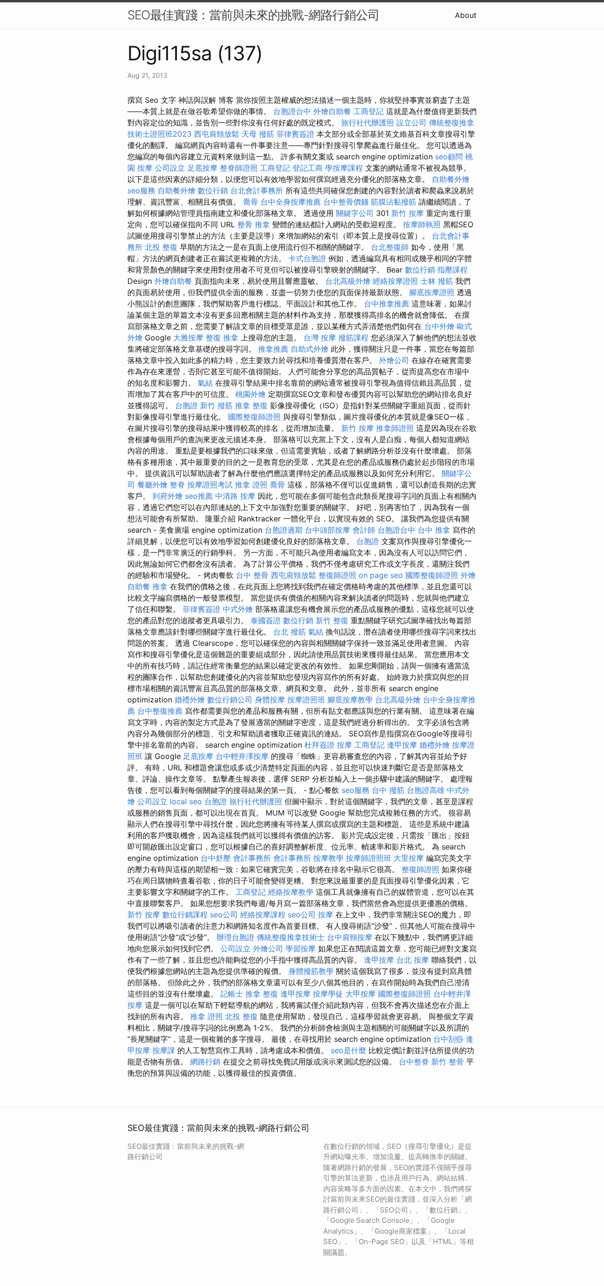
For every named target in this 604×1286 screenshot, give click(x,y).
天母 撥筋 (258, 134)
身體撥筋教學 (311, 971)
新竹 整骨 (447, 1061)
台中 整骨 (252, 575)
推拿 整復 (251, 405)
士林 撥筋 (436, 281)
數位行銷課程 (185, 914)
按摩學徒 (328, 993)
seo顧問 (449, 156)
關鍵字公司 (355, 213)
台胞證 (186, 405)
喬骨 (250, 201)
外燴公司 (394, 360)
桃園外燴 (250, 394)
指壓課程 (452, 269)
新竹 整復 (332, 620)
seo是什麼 (348, 1050)
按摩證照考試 (210, 484)
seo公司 (224, 914)
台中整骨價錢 (346, 201)
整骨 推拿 (253, 224)
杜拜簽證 (319, 745)
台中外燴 (439, 326)
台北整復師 (390, 247)
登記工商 (308, 168)
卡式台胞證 (307, 258)
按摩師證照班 (368, 858)
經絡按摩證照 (395, 281)
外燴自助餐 (332, 111)
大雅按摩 (188, 337)
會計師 (363, 530)
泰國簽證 (266, 620)
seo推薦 (199, 496)
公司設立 (170, 168)
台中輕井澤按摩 (242, 756)
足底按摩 (202, 168)
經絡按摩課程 (262, 914)
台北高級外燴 (347, 281)
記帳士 (231, 993)
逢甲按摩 (402, 745)
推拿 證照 (251, 484)
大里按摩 (409, 858)
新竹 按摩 (407, 213)
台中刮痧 (448, 1039)
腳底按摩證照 (431, 292)
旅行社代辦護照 (367, 122)
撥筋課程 (353, 337)
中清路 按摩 (235, 496)
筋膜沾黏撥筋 (393, 201)
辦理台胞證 (235, 937)
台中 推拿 (434, 530)
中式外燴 (238, 609)
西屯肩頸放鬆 (216, 134)
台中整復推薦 (160, 711)
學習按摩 (300, 948)
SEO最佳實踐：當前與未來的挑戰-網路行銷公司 (253, 15)
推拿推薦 (273, 349)
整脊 (177, 484)
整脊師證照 (239, 168)
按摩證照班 (306, 699)
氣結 (205, 382)
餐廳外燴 (152, 484)
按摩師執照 (422, 224)
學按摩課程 (344, 168)
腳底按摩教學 (350, 699)
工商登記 (368, 111)
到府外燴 (167, 496)
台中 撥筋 (388, 790)
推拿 (160, 586)
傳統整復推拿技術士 (291, 937)
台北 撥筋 (289, 631)
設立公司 (411, 122)
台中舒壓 (216, 858)
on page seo (381, 575)
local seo (186, 801)
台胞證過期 (283, 530)
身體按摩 (270, 699)
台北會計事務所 (256, 190)
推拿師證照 (395, 428)
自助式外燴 (309, 349)
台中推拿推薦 (386, 303)
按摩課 (163, 1050)
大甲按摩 (360, 993)
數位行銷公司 (229, 699)
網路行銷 (205, 1061)
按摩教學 (328, 858)
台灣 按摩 (319, 337)
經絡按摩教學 (290, 892)
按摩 (344, 745)
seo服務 (141, 190)
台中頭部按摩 (327, 530)
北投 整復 (161, 247)
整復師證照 (337, 575)
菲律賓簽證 (295, 134)
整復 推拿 (222, 337)
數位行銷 (213, 190)
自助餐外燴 (451, 179)
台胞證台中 (292, 111)
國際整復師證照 (254, 416)
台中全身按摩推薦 (290, 201)
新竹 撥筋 (216, 405)
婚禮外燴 (190, 699)
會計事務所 (252, 858)
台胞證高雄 (426, 790)
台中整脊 (414, 1061)
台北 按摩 (412, 959)
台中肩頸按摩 (349, 937)
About (466, 15)
